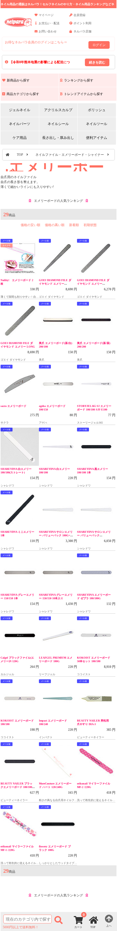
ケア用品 (20, 138)
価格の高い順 (54, 225)
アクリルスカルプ (58, 110)
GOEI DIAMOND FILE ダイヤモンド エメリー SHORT (93, 284)
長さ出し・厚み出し (58, 138)
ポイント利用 (82, 23)
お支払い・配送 (49, 23)
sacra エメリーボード (13, 405)
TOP (20, 155)
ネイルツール (96, 124)
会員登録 (79, 15)
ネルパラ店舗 (82, 31)
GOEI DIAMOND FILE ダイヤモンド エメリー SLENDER (55, 284)
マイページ (46, 15)
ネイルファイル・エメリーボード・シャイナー (69, 155)
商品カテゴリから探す (23, 94)
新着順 (74, 225)
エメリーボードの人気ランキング (58, 201)
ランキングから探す (78, 80)
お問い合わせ (48, 31)
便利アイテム (96, 138)
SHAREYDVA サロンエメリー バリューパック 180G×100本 (94, 535)
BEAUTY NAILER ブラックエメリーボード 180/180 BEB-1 (16, 787)
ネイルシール (58, 124)
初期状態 (90, 225)
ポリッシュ (97, 110)
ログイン (99, 45)
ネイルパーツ (19, 124)
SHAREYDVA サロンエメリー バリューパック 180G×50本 (56, 535)
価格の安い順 (30, 225)
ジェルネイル (19, 110)
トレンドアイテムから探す (83, 94)
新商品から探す (18, 80)
